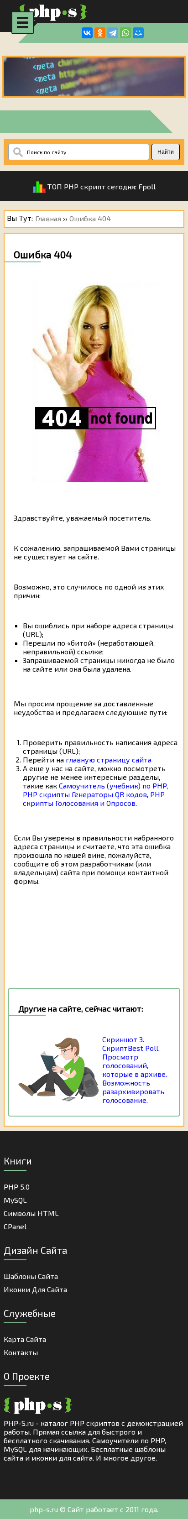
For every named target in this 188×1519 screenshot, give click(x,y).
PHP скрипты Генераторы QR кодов (85, 794)
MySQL (15, 1199)
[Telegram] (112, 32)
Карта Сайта (25, 1339)
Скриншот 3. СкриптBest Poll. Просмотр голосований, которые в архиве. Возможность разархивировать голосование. (134, 1069)
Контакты (21, 1352)
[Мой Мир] (138, 32)
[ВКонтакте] (87, 32)
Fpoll (147, 186)
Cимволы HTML (31, 1213)
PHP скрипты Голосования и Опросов (94, 798)
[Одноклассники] (99, 32)
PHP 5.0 (17, 1186)
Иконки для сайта (35, 1289)
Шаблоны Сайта (31, 1276)
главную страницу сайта (108, 759)
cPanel (15, 1226)
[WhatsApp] (125, 32)
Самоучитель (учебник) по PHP (113, 785)
